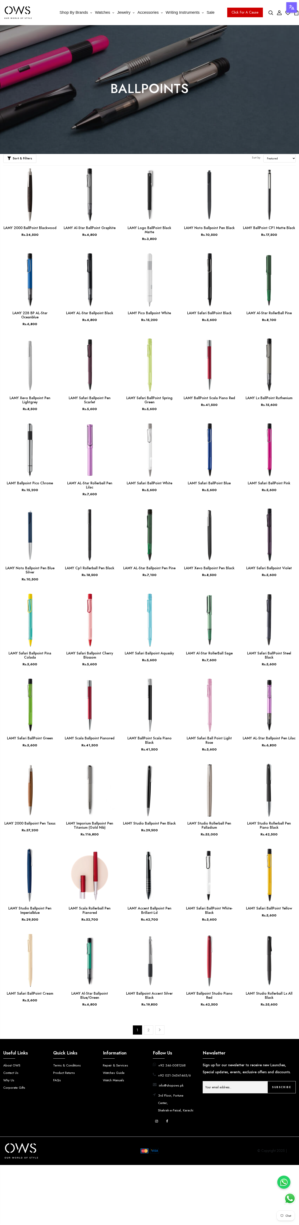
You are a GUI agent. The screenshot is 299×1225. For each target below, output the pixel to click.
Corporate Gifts (14, 1087)
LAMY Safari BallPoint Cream (30, 993)
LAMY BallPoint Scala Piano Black (149, 740)
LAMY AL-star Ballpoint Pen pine (149, 568)
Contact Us (10, 1072)
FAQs (57, 1080)
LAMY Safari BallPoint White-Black (209, 910)
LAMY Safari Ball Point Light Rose (209, 740)
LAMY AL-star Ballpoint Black (89, 313)
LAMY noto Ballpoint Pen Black (209, 227)
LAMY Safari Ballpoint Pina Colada (30, 655)
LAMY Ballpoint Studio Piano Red (209, 995)
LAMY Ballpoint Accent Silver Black (149, 995)
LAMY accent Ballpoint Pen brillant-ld (149, 910)
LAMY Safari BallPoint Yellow (269, 908)
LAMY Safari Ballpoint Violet (269, 568)
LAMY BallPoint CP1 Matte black (269, 227)
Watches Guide (114, 1072)
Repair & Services (115, 1065)
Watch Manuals (113, 1080)
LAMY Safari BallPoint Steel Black (269, 655)
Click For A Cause (245, 12)
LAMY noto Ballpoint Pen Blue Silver (30, 570)
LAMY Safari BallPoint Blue (209, 483)
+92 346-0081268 (172, 1065)
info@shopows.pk (171, 1085)
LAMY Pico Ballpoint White (149, 313)
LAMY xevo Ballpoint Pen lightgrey (30, 400)
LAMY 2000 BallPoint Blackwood (30, 227)
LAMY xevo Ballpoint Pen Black (209, 568)
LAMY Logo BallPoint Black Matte (149, 230)
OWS (292, 1150)
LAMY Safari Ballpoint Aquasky (149, 653)
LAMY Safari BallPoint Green (30, 738)
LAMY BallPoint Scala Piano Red (209, 397)
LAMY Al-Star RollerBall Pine (269, 313)
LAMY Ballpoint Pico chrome (30, 483)
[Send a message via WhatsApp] (290, 1198)
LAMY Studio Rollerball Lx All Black (269, 995)
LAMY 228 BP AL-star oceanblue (29, 315)
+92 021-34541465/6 (174, 1075)
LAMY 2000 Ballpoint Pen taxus (29, 823)
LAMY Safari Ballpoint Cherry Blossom (89, 655)
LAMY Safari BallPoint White (149, 483)
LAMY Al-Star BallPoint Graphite (90, 227)
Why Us (8, 1080)
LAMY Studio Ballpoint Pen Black (149, 823)
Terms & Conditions (67, 1065)
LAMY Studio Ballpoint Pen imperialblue (29, 910)
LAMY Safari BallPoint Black (209, 313)
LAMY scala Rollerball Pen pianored (90, 910)
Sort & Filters (22, 158)
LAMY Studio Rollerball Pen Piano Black (269, 825)
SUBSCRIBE (281, 1087)
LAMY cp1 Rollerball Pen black (89, 568)
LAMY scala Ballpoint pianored (89, 738)
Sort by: (256, 157)
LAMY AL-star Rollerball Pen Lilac (89, 485)
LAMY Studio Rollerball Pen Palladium (209, 825)
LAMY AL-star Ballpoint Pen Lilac (269, 738)
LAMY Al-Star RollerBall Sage (209, 653)
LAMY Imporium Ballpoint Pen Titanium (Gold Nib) (89, 825)
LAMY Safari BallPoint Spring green (149, 400)
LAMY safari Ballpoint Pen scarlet (90, 400)
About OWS (11, 1065)
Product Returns (64, 1072)
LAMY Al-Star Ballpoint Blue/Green (89, 995)
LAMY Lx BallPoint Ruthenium (269, 397)
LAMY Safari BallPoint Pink (269, 483)
